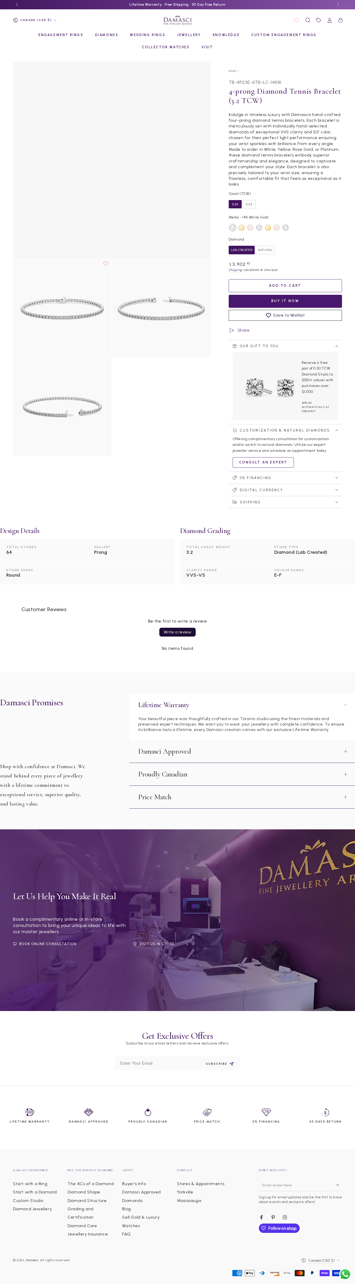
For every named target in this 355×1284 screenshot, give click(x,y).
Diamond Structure (87, 1200)
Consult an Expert (263, 462)
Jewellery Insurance (88, 1234)
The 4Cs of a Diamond (91, 1183)
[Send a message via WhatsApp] (345, 1274)
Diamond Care (82, 1225)
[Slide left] (17, 4)
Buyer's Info (134, 1183)
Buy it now (285, 301)
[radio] (235, 204)
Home (233, 71)
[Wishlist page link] (296, 20)
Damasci (32, 1260)
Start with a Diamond (35, 1192)
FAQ (126, 1234)
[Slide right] (337, 4)
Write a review (177, 632)
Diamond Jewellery (32, 1208)
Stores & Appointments (201, 1183)
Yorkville (185, 1192)
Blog (126, 1208)
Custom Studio (28, 1200)
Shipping (235, 270)
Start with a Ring (30, 1183)
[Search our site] (307, 20)
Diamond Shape (84, 1192)
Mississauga (189, 1200)
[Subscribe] (339, 1185)
